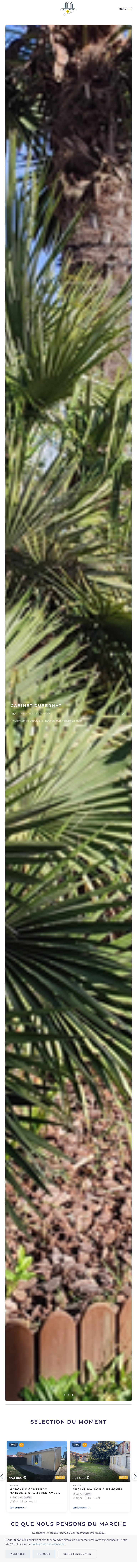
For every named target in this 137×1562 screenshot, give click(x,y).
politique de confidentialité (48, 1544)
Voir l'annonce (17, 1508)
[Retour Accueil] (68, 9)
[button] (125, 9)
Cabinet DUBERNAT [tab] (72, 1395)
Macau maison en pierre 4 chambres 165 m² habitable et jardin (36, 1493)
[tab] (64, 1395)
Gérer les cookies (77, 1554)
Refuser (44, 1554)
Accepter (18, 1554)
